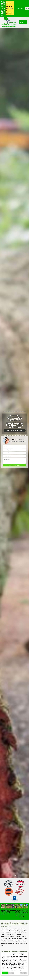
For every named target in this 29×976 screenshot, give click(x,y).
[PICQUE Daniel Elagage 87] (8, 22)
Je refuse (11, 973)
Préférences (24, 973)
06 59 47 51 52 (3, 13)
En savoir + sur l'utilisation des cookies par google (14, 966)
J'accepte (5, 973)
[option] (14, 488)
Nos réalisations (14, 430)
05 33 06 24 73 (3, 5)
